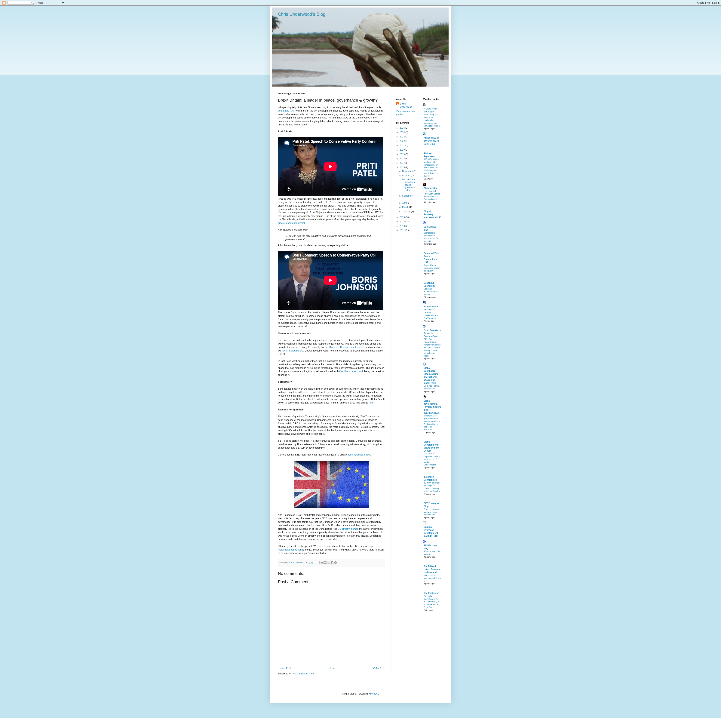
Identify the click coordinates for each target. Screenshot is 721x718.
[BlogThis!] (325, 562)
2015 (402, 217)
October (406, 175)
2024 (402, 132)
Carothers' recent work (351, 371)
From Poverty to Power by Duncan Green (432, 333)
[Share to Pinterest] (335, 562)
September (407, 196)
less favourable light (359, 454)
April (404, 203)
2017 (402, 163)
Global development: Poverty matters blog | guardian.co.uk (432, 407)
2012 (402, 230)
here (371, 402)
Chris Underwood (297, 562)
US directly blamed (348, 528)
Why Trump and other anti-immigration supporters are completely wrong (432, 120)
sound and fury (286, 110)
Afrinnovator (430, 188)
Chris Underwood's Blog (301, 14)
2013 (402, 226)
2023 (402, 136)
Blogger (374, 693)
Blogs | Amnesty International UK (432, 214)
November (407, 171)
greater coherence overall (291, 223)
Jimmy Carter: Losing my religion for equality (432, 268)
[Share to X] (328, 562)
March (405, 207)
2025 (402, 128)
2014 (402, 221)
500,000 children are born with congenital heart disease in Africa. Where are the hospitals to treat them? (431, 167)
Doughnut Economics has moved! (431, 292)
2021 (402, 145)
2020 (402, 150)
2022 (402, 141)
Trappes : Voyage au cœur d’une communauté (432, 512)
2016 (402, 167)
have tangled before (292, 350)
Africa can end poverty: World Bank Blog (431, 141)
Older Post (378, 668)
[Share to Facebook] (332, 562)
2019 (402, 154)
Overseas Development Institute (346, 347)
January (406, 211)
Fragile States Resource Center (431, 309)
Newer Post (285, 668)
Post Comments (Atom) (303, 673)
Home (332, 668)
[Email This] (321, 562)
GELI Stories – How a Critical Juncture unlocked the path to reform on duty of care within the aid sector (432, 347)
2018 (402, 158)
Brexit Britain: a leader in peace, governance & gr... (409, 185)
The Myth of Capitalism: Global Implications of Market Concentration (432, 459)
